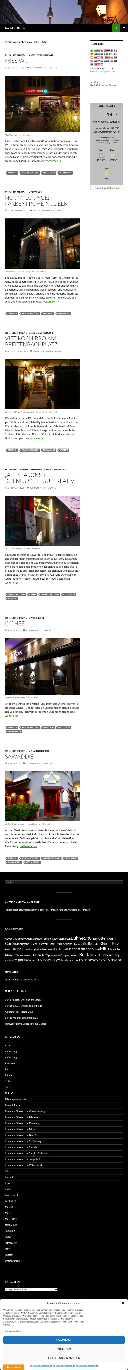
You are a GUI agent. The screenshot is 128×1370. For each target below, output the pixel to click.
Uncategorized (12, 1261)
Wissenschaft (99, 960)
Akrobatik (19, 938)
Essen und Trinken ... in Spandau (48, 470)
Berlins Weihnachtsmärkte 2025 (21, 1018)
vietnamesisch (33, 862)
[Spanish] (111, 61)
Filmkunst (54, 944)
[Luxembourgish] (98, 57)
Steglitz (64, 450)
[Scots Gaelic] (108, 61)
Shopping (10, 1231)
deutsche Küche (28, 944)
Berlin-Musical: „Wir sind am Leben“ (23, 1000)
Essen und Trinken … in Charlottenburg (25, 1111)
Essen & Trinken (13, 1105)
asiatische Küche (30, 173)
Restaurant (49, 173)
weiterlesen (52, 161)
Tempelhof (33, 960)
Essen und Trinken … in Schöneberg (23, 1141)
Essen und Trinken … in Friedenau (22, 1117)
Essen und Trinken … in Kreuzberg (22, 1123)
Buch (7, 1069)
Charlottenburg (51, 858)
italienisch (92, 944)
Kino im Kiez (109, 944)
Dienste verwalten (13, 1331)
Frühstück (79, 944)
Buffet (32, 595)
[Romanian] (91, 61)
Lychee (15, 623)
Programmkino (69, 955)
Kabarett (9, 1177)
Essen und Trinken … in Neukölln (21, 1135)
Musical (21, 955)
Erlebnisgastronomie (17, 470)
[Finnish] (111, 50)
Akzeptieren (64, 1340)
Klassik (8, 950)
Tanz (26, 960)
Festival (42, 944)
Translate (111, 72)
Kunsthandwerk (44, 949)
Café (86, 938)
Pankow (56, 955)
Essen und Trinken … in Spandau (21, 1147)
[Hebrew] (98, 54)
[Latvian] (91, 57)
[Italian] (108, 54)
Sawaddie (19, 757)
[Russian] (95, 61)
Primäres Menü (124, 28)
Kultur (8, 1189)
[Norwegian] (108, 57)
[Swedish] (115, 61)
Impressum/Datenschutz (41, 1366)
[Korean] (115, 54)
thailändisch (14, 862)
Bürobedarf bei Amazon (18, 910)
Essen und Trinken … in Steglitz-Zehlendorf (26, 1153)
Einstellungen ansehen (64, 1358)
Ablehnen (64, 1349)
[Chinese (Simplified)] (98, 50)
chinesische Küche (50, 595)
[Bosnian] (91, 50)
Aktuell (8, 1046)
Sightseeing (10, 1243)
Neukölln (29, 956)
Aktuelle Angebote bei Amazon (74, 910)
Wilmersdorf (14, 732)
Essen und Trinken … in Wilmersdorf (23, 1165)
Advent (9, 938)
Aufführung (11, 1052)
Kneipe (16, 949)
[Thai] (91, 64)
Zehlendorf (66, 173)
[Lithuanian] (95, 57)
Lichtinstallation (79, 949)
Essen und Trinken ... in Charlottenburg (27, 751)
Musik (8, 1213)
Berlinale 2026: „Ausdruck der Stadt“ (23, 1006)
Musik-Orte (11, 1219)
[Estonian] (108, 50)
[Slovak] (101, 61)
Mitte (105, 949)
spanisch (9, 960)
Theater (43, 960)
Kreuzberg (28, 949)
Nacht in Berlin (15, 28)
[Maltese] (105, 57)
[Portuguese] (115, 57)
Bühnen (9, 1075)
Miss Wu (16, 61)
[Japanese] (111, 54)
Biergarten (64, 938)
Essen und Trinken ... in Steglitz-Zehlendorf (29, 55)
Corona (11, 944)
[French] (115, 50)
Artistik (28, 939)
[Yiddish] (101, 64)
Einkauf (9, 1093)
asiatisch (12, 173)
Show (8, 1237)
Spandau (12, 599)
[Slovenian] (105, 61)
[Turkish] (95, 64)
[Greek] (95, 54)
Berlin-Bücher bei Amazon (103, 85)
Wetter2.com (113, 188)
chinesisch (48, 728)
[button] (123, 1303)
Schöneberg (110, 955)
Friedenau (48, 313)
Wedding (52, 960)
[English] (105, 50)
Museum (11, 955)
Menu (96, 949)
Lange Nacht (11, 1195)
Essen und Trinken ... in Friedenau (23, 192)
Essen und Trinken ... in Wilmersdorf (25, 618)
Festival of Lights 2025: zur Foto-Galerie (25, 1024)
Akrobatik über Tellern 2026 (19, 1012)
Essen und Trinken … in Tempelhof (22, 1159)
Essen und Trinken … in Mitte (20, 1129)
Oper (49, 955)
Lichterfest (60, 949)
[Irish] (105, 54)
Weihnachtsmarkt (66, 960)
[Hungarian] (101, 54)
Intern (8, 1171)
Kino (7, 1183)
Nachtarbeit (11, 1225)
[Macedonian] (101, 57)
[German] (91, 54)
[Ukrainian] (98, 64)
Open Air (39, 955)
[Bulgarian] (95, 50)
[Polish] (111, 57)
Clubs (8, 1081)
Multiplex (115, 949)
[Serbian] (98, 61)
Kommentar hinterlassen (44, 68)
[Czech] (101, 50)
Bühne (77, 938)
